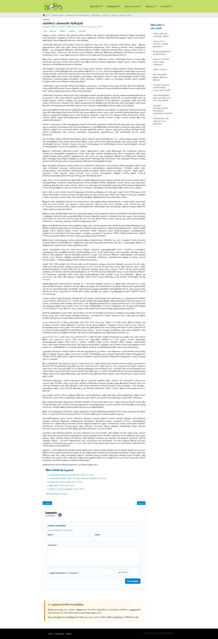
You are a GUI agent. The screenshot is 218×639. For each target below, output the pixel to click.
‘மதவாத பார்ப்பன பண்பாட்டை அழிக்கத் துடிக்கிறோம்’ (160, 44)
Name (51, 535)
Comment (52, 545)
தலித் (45, 31)
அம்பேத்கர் (63, 31)
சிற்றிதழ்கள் (112, 6)
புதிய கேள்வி (122, 572)
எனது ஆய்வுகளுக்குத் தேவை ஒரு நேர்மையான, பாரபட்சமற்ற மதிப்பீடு (162, 98)
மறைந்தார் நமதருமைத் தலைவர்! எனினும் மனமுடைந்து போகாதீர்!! (161, 87)
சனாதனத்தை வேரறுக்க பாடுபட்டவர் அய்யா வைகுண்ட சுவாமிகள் (73, 478)
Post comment (132, 581)
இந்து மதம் (53, 31)
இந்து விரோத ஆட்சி (57, 485)
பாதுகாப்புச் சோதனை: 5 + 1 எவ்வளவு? (64, 573)
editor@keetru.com (55, 613)
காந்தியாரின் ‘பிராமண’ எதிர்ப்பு (61, 482)
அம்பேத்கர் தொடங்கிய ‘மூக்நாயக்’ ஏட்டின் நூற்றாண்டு (161, 121)
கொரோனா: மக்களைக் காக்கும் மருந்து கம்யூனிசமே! (161, 61)
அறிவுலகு (149, 6)
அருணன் (48, 27)
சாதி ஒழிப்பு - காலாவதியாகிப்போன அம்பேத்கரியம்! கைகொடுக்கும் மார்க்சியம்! (162, 109)
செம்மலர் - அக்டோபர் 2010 (68, 27)
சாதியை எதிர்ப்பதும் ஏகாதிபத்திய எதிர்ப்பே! (161, 34)
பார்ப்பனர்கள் (82, 31)
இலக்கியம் (95, 6)
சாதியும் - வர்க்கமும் (160, 69)
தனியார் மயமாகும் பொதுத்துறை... (62, 489)
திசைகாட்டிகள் (132, 6)
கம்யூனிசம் (72, 31)
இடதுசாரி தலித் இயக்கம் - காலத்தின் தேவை (162, 52)
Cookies (68, 634)
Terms (50, 634)
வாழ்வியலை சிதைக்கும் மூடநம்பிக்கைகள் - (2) (66, 475)
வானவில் (165, 6)
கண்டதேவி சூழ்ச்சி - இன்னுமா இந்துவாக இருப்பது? (160, 77)
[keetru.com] (53, 6)
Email (98, 535)
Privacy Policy (59, 634)
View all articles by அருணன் (56, 494)
